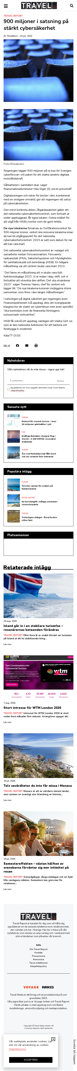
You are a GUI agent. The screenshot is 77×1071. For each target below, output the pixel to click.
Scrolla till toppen (74, 1052)
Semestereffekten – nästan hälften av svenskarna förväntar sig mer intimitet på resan (36, 868)
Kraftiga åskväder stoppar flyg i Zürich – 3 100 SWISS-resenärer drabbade (39, 439)
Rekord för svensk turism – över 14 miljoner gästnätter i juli (39, 423)
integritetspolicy (17, 390)
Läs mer (7, 644)
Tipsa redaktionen (38, 962)
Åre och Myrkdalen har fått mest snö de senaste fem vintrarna (39, 455)
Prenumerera (38, 956)
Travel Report (13, 16)
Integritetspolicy (38, 966)
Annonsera (38, 959)
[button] (17, 346)
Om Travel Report (38, 949)
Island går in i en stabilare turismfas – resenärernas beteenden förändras (33, 628)
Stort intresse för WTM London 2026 (32, 708)
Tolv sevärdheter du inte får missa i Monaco (38, 786)
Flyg (23, 432)
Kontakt (38, 952)
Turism (25, 417)
